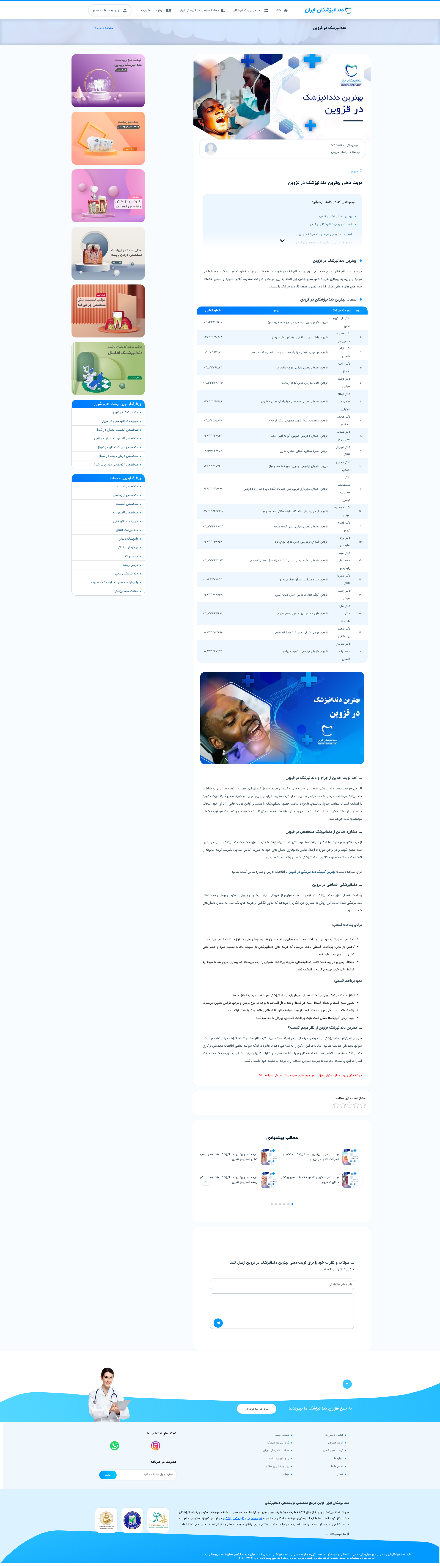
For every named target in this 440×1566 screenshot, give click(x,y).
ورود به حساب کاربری (106, 10)
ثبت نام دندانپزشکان (256, 1409)
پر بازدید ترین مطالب (277, 1466)
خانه (278, 10)
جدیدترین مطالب (279, 1458)
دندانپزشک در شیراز (125, 412)
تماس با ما (337, 1466)
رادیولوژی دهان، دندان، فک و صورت (114, 582)
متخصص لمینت (127, 486)
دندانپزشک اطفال (127, 529)
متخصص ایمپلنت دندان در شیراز (117, 429)
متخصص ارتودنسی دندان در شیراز (115, 464)
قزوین (354, 171)
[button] (205, 1180)
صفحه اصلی (282, 1435)
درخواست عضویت (152, 10)
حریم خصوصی (335, 1443)
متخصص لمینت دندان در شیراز (118, 447)
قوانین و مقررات (334, 1435)
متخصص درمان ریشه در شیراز (118, 455)
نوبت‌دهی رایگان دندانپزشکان (242, 1518)
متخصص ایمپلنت (127, 503)
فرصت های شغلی (333, 1450)
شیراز (340, 1474)
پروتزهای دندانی (127, 547)
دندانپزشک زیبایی (126, 573)
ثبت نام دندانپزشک (278, 1443)
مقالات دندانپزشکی (126, 591)
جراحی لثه (131, 556)
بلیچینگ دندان (128, 538)
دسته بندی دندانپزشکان (247, 10)
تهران (286, 1474)
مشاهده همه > (103, 28)
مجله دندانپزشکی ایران (276, 1450)
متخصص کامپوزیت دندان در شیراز (116, 438)
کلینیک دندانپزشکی (125, 521)
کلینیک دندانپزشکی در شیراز (120, 421)
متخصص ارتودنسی (125, 495)
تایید (108, 1475)
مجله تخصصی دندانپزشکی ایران (199, 10)
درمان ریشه (130, 564)
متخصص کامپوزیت (125, 512)
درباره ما (338, 1458)
